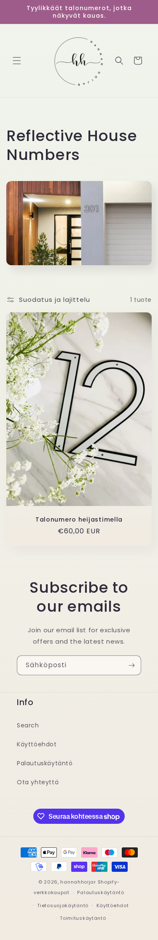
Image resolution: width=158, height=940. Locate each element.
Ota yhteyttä (38, 782)
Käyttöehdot (37, 744)
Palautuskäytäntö (45, 763)
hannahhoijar (78, 882)
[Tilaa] (131, 665)
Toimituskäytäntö (83, 918)
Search (28, 725)
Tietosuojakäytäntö (62, 905)
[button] (17, 60)
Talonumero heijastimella (79, 519)
